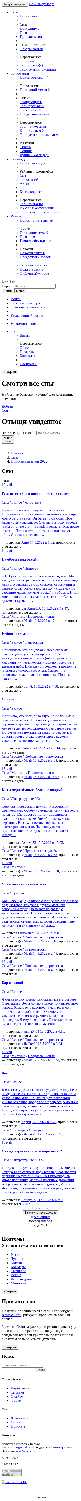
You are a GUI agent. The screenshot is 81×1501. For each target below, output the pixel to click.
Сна (23, 175)
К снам (32, 130)
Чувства (17, 893)
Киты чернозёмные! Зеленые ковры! (32, 790)
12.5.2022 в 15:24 (46, 1060)
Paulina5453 (30, 1031)
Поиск (16, 1422)
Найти (40, 1370)
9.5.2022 (25, 1204)
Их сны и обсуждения (37, 208)
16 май (7, 550)
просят (30, 110)
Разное (16, 216)
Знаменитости (35, 949)
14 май (7, 863)
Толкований (29, 179)
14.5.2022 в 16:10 (46, 871)
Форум (16, 1400)
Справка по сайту (33, 265)
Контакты (27, 356)
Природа (31, 568)
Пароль (7, 286)
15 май (7, 769)
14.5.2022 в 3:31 (47, 933)
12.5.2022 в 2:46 (50, 1134)
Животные (33, 502)
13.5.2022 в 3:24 (50, 1044)
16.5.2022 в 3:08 (45, 760)
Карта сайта (20, 1388)
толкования (33, 126)
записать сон (11, 1315)
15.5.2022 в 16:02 (46, 777)
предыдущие (40, 1212)
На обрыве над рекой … (21, 559)
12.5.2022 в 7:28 (44, 1122)
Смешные (18, 1271)
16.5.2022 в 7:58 (46, 686)
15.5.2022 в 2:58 (45, 855)
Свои (40, 799)
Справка (17, 1392)
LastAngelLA (31, 608)
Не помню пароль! (25, 323)
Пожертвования (32, 269)
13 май (7, 962)
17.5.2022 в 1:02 (42, 542)
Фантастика (34, 642)
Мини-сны (19, 1283)
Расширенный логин (27, 315)
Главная (17, 453)
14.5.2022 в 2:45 (45, 953)
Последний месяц (35, 90)
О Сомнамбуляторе (34, 273)
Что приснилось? (19, 433)
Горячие (26, 32)
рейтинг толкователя (40, 135)
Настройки (28, 364)
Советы (26, 147)
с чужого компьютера (28, 307)
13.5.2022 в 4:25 (45, 970)
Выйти (25, 335)
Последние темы (34, 232)
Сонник (26, 151)
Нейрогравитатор (16, 633)
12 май (7, 1052)
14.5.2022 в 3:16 (45, 941)
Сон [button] (7, 408)
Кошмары (18, 1130)
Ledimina (28, 748)
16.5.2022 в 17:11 (46, 620)
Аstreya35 (28, 842)
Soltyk (28, 686)
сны (27, 61)
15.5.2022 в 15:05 (50, 842)
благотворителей (61, 1447)
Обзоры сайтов (31, 49)
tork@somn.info (25, 1451)
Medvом (7, 1447)
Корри (26, 1122)
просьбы (32, 106)
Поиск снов (29, 16)
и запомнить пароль (27, 303)
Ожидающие (31, 102)
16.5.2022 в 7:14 (48, 748)
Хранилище (20, 1418)
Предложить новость (36, 257)
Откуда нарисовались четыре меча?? (32, 1151)
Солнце (8, 699)
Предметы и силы (41, 616)
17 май (7, 485)
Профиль (27, 352)
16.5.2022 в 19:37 (55, 608)
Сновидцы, (19, 159)
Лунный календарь (34, 155)
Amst (25, 542)
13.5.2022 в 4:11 (52, 1031)
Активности (29, 183)
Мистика (18, 616)
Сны (14, 457)
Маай (28, 620)
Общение (27, 347)
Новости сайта (32, 253)
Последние (29, 28)
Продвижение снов (35, 114)
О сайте (17, 1396)
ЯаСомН (30, 1044)
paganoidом (22, 1447)
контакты (31, 204)
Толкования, (20, 73)
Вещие (16, 756)
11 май (7, 1142)
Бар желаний (12, 983)
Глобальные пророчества (44, 756)
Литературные (22, 799)
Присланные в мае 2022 (29, 461)
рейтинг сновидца (38, 69)
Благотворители (32, 192)
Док (5, 1073)
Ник (5, 281)
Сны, (15, 12)
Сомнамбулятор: (41, 4)
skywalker (27, 933)
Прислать (18, 1426)
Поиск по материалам (36, 220)
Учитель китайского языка (24, 884)
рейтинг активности (40, 212)
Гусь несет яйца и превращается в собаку (35, 493)
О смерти (36, 1130)
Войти (8, 291)
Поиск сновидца (32, 163)
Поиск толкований (34, 77)
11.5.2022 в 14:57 (50, 1200)
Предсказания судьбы (41, 851)
